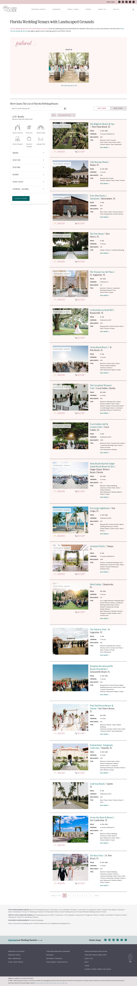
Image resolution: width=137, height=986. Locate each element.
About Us (102, 9)
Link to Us (89, 958)
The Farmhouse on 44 (69, 85)
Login (87, 965)
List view (102, 108)
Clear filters (21, 198)
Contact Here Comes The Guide (98, 969)
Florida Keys (54, 910)
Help (87, 962)
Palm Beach (112, 910)
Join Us (116, 9)
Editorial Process (54, 958)
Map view (118, 108)
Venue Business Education (96, 951)
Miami (99, 910)
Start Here (111, 2)
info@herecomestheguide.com (60, 923)
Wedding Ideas (14, 955)
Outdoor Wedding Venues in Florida (70, 912)
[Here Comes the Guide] (8, 7)
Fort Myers (73, 910)
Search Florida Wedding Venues (39, 910)
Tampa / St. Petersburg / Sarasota (32, 912)
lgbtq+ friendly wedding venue (61, 152)
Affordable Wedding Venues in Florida (94, 912)
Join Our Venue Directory (96, 955)
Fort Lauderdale (64, 910)
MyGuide (49, 955)
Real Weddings (14, 958)
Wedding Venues (38, 9)
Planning (56, 9)
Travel (88, 9)
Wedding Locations (16, 951)
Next (97, 895)
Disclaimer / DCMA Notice (57, 962)
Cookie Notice (49, 983)
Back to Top (130, 954)
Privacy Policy (39, 983)
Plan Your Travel (15, 962)
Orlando (104, 910)
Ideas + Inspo (73, 9)
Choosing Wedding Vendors (58, 951)
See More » (104, 147)
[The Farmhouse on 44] (68, 68)
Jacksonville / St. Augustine (87, 910)
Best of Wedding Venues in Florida (43, 915)
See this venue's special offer (81, 152)
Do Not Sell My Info (61, 983)
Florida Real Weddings (36, 920)
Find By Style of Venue (51, 912)
